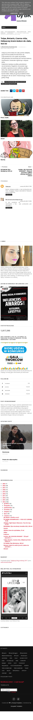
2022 (4, 485)
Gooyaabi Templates (16, 706)
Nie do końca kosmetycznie (13, 199)
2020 (4, 489)
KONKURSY (23, 660)
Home (2, 31)
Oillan (5, 532)
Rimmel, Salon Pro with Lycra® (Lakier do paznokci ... (16, 546)
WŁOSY (8, 670)
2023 (4, 483)
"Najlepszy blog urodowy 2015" (19, 560)
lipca (5, 513)
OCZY (15, 663)
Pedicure (6, 534)
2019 (4, 492)
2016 (4, 498)
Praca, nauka (4, 117)
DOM (3, 660)
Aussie (6, 528)
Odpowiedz (9, 194)
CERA (11, 658)
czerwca (6, 515)
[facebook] (13, 699)
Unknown (8, 186)
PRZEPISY (26, 665)
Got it (21, 13)
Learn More (14, 13)
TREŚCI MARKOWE (5, 83)
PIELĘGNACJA (5, 665)
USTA (3, 670)
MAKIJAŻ (4, 663)
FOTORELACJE (10, 660)
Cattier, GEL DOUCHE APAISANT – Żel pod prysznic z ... (16, 537)
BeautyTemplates (17, 703)
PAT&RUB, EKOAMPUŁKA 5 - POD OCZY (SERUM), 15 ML (18, 520)
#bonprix (4, 653)
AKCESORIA (4, 658)
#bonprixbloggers (13, 653)
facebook (17, 383)
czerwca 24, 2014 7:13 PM (25, 201)
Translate (13, 692)
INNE (17, 660)
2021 (4, 487)
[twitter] (18, 699)
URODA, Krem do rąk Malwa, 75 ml (14, 530)
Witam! (6, 549)
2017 (4, 496)
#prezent (16, 655)
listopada (7, 505)
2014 (4, 502)
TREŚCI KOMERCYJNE (21, 31)
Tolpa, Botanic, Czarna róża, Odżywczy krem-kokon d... (17, 540)
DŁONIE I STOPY (24, 658)
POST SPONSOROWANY (10, 31)
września (7, 509)
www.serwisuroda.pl (6, 562)
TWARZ (26, 668)
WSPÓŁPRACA (10, 33)
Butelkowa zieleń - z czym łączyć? (12, 682)
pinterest (17, 393)
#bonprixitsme (23, 653)
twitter (17, 386)
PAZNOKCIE (22, 663)
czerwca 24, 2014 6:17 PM (25, 186)
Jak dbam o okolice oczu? (11, 517)
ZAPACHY (24, 670)
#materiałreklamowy (7, 655)
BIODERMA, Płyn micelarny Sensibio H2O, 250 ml (18, 526)
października (8, 507)
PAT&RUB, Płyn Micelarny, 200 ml (13, 543)
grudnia (6, 503)
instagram (17, 390)
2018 (4, 494)
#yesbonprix (24, 655)
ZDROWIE (4, 673)
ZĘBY (10, 673)
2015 (4, 500)
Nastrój (3, 159)
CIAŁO (16, 658)
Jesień (3, 138)
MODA (9, 663)
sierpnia (6, 511)
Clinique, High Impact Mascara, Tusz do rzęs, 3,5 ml (17, 523)
